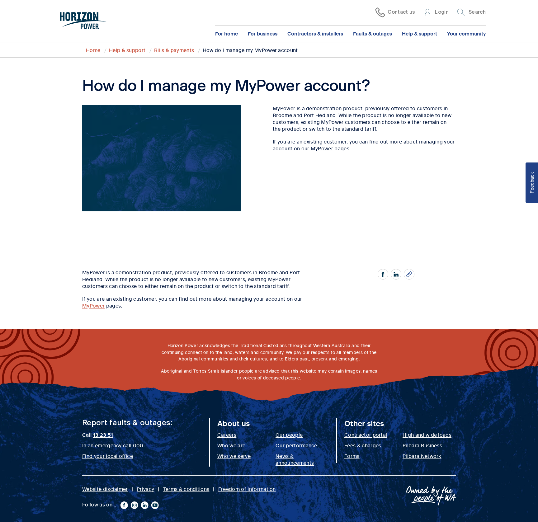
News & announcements (295, 459)
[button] (532, 182)
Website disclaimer (105, 488)
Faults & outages (372, 33)
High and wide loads (427, 434)
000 (138, 445)
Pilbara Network (422, 455)
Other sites (364, 423)
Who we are (231, 445)
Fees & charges (362, 445)
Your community (466, 33)
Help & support (419, 33)
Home (93, 49)
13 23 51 (103, 434)
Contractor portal (365, 434)
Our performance (296, 445)
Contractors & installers (315, 33)
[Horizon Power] (83, 21)
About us (233, 423)
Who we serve (234, 455)
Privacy (145, 488)
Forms (352, 455)
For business (262, 33)
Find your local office (107, 455)
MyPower (322, 148)
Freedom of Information (247, 488)
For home (226, 33)
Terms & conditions (186, 488)
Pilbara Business (422, 445)
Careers (226, 434)
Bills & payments (174, 49)
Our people (289, 434)
